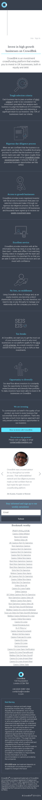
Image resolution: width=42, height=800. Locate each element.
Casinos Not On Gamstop (19, 20)
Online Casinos (21, 591)
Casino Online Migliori (21, 534)
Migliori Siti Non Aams (21, 634)
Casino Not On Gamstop (21, 555)
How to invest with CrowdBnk (21, 430)
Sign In (37, 38)
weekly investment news (21, 213)
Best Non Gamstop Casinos (21, 561)
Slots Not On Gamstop (21, 570)
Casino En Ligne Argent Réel (21, 658)
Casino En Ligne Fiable (21, 588)
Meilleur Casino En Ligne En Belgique (21, 610)
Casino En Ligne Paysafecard (21, 652)
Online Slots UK (21, 585)
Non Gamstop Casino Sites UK (21, 598)
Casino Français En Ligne (21, 637)
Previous (2, 473)
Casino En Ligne (21, 622)
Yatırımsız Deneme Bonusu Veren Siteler (25, 28)
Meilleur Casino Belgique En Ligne (21, 616)
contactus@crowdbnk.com (21, 442)
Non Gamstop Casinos (21, 546)
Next (40, 473)
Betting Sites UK (21, 540)
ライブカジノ (21, 628)
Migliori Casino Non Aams (21, 573)
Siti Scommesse (21, 646)
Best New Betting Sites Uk (20, 32)
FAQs (24, 440)
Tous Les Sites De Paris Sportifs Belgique (21, 613)
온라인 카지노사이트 (21, 531)
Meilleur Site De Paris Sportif (21, 655)
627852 (4, 790)
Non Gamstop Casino (18, 15)
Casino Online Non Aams (21, 558)
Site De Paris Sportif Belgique (21, 607)
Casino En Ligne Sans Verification (21, 649)
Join (31, 38)
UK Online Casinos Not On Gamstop (21, 595)
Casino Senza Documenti (21, 631)
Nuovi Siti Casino (21, 537)
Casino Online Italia (21, 664)
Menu (12, 11)
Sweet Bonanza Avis (21, 625)
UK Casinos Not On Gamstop (21, 543)
